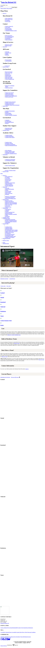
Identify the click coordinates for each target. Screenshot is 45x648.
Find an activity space (9, 96)
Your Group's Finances (9, 94)
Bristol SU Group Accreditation (11, 202)
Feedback (7, 181)
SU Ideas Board (8, 121)
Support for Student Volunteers (11, 221)
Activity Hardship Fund (9, 79)
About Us (4, 175)
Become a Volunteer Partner (10, 170)
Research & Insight (8, 213)
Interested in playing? (4, 278)
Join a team (8, 286)
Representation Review (9, 122)
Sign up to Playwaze (15, 377)
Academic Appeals (8, 135)
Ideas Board (7, 216)
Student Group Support (9, 92)
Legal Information (8, 29)
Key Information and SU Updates (11, 230)
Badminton (3, 311)
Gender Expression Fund (9, 212)
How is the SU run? (9, 19)
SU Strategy (7, 177)
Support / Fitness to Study (10, 151)
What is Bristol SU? (9, 18)
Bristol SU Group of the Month (11, 203)
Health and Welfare (8, 228)
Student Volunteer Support (10, 165)
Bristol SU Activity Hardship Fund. (14, 334)
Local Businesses (8, 60)
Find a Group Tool (8, 72)
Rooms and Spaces (8, 35)
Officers (6, 215)
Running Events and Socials (10, 101)
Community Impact (6, 218)
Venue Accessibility (8, 39)
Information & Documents (10, 182)
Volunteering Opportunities (10, 159)
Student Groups (6, 199)
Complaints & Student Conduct (11, 30)
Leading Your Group (9, 93)
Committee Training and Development (12, 105)
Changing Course (8, 142)
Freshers (6, 53)
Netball (2, 297)
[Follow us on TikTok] (5, 639)
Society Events (8, 76)
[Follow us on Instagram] (1, 639)
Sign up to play (17, 343)
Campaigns (7, 120)
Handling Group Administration (11, 95)
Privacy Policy (24, 632)
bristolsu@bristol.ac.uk (4, 623)
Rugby (2, 325)
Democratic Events (8, 128)
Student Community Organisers (11, 115)
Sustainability (7, 222)
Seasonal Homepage (6, 238)
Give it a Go (7, 65)
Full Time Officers (8, 114)
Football (2, 292)
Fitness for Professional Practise (11, 145)
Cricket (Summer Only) (6, 320)
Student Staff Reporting (9, 189)
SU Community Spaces (9, 36)
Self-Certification (8, 150)
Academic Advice (6, 217)
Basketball (3, 302)
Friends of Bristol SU (9, 26)
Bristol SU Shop (8, 45)
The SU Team (7, 21)
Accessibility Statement (4, 632)
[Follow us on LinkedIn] (7, 639)
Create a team (3, 286)
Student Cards (8, 637)
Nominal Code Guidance (9, 237)
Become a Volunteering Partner (11, 220)
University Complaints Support (11, 153)
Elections (7, 112)
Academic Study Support (9, 137)
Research (7, 123)
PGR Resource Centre (9, 235)
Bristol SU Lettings (8, 44)
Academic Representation (10, 110)
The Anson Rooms (8, 37)
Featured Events (8, 52)
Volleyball (2, 306)
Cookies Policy (19, 632)
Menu (1, 173)
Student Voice (5, 207)
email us (26, 368)
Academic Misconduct (9, 136)
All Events (7, 51)
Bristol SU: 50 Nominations (10, 196)
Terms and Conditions (31, 632)
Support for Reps (8, 129)
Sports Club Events (8, 77)
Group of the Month (9, 87)
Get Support (10, 627)
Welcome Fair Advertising (15, 636)
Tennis (2, 316)
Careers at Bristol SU (4, 627)
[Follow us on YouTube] (9, 639)
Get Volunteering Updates (10, 160)
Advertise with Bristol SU (5, 636)
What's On (5, 187)
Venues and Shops (8, 183)
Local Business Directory (10, 197)
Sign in (1, 6)
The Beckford (7, 38)
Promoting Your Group (9, 103)
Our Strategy (7, 20)
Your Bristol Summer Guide (10, 236)
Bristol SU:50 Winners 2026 (10, 198)
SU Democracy (8, 233)
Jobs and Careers (8, 28)
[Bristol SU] (8, 2)
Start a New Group (8, 78)
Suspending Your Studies (9, 152)
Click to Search (3, 8)
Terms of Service (3, 645)
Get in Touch (7, 27)
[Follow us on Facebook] (3, 639)
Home (4, 242)
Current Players (12, 278)
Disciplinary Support (9, 143)
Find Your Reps (8, 113)
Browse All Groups (8, 71)
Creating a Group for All (9, 102)
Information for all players (5, 377)
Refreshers (7, 54)
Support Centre (5, 223)
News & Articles (8, 59)
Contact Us (20, 627)
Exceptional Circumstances (10, 144)
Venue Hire (22, 636)
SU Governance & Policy (10, 234)
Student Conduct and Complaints (11, 231)
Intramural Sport (8, 74)
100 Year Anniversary (9, 184)
